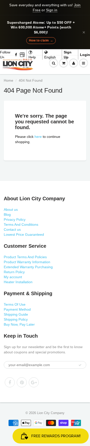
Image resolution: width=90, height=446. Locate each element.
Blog (7, 215)
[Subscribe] (80, 365)
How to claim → (41, 40)
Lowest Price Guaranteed (24, 234)
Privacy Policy (15, 220)
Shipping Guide (16, 314)
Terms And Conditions (21, 224)
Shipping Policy (16, 319)
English (50, 57)
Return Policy (14, 272)
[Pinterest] (22, 382)
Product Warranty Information (27, 262)
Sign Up (68, 54)
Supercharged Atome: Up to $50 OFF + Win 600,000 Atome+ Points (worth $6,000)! (41, 27)
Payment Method (17, 309)
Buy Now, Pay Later (19, 324)
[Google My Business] (22, 54)
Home (8, 80)
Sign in (51, 10)
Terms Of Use (15, 304)
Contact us (12, 229)
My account (13, 277)
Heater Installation (18, 282)
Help (32, 57)
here (38, 137)
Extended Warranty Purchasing (28, 267)
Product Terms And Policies (25, 257)
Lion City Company (50, 413)
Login (85, 55)
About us (11, 210)
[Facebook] (16, 54)
